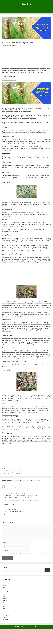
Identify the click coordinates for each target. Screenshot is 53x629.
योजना (4, 613)
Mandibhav (6, 585)
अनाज (4, 588)
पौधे (3, 602)
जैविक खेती (5, 600)
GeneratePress (34, 626)
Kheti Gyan (26, 4)
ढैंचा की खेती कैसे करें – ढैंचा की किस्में (12, 471)
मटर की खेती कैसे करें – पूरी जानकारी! (12, 473)
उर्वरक (4, 594)
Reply (5, 514)
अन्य (4, 590)
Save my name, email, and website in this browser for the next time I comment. (26, 553)
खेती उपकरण (5, 598)
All (3, 583)
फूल (3, 606)
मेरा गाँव (4, 611)
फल (3, 604)
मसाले (4, 608)
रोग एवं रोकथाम (6, 615)
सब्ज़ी (4, 617)
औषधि (5, 469)
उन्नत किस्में (5, 592)
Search (5, 567)
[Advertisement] (26, 58)
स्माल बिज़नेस (5, 619)
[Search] (47, 570)
